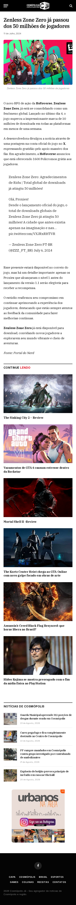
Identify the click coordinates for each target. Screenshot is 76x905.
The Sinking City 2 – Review (23, 417)
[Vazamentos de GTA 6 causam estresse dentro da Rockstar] (38, 443)
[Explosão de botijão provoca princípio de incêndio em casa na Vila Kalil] (10, 775)
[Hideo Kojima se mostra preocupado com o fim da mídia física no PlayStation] (38, 655)
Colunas (28, 882)
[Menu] (6, 6)
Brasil (43, 877)
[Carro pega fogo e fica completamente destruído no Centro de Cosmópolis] (10, 737)
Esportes (57, 877)
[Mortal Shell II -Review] (38, 497)
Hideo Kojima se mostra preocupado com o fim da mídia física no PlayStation (37, 681)
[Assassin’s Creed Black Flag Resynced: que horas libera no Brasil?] (38, 601)
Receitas (43, 882)
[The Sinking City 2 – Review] (38, 393)
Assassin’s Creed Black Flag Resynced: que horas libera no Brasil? (34, 627)
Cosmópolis (27, 877)
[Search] (70, 6)
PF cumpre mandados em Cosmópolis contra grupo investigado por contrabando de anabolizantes (45, 754)
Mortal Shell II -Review (20, 521)
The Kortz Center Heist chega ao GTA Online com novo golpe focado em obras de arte (35, 573)
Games (14, 882)
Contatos (59, 882)
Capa (12, 877)
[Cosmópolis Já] (38, 5)
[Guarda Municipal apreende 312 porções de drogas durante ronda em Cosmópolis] (10, 719)
